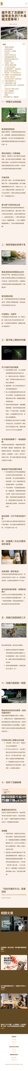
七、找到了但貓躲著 (8, 91)
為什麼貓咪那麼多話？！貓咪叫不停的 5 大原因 (13, 987)
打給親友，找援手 (9, 63)
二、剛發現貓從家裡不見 (9, 57)
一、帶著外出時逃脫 (8, 47)
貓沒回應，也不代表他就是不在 (12, 73)
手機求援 (6, 53)
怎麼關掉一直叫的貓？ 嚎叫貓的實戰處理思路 (13, 948)
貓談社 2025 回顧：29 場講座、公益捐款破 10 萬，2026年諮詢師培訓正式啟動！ (13, 1025)
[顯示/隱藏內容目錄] (23, 44)
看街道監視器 (7, 61)
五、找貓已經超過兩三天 (9, 81)
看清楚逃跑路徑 (8, 49)
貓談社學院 (14, 1057)
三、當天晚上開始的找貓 (9, 65)
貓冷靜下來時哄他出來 (10, 55)
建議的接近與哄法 (9, 93)
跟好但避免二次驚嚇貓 (10, 51)
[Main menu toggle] (26, 4)
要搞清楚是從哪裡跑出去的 (11, 59)
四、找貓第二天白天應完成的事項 (11, 75)
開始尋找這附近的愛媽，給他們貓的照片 (14, 86)
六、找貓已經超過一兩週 (9, 83)
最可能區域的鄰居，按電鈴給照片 (13, 79)
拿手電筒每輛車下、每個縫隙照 (12, 69)
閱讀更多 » (3, 951)
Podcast (14, 1052)
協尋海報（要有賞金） (10, 77)
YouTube (14, 1049)
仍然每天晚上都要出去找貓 (11, 89)
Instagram (14, 1042)
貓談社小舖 (14, 1060)
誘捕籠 (6, 95)
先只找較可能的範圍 (9, 67)
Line (14, 1044)
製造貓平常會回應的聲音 (10, 71)
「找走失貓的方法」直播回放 (10, 97)
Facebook (14, 1039)
